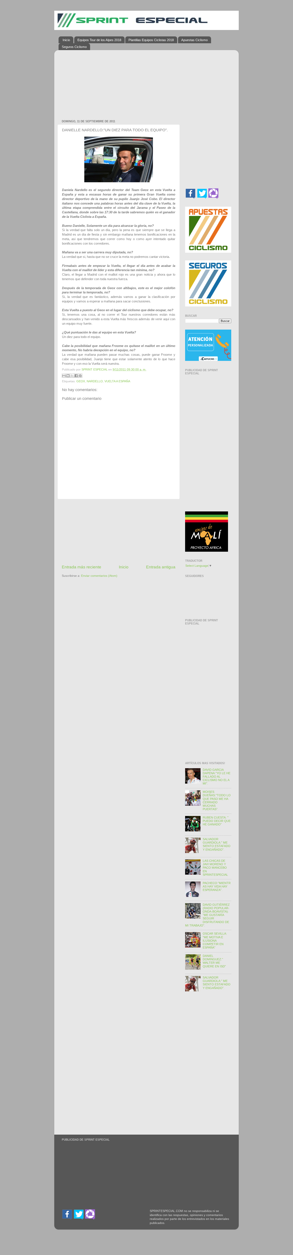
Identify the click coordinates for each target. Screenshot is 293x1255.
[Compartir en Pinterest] (80, 376)
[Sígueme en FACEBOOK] (190, 198)
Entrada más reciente (81, 567)
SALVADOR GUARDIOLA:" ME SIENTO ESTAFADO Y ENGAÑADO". (216, 844)
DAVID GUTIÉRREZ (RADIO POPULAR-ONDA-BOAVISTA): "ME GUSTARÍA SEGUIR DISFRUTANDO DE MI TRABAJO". (207, 915)
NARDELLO (95, 381)
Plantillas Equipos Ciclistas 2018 (151, 40)
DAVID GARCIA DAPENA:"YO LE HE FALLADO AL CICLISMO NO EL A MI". (216, 776)
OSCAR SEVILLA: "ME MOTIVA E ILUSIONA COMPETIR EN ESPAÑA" (215, 940)
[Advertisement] (118, 83)
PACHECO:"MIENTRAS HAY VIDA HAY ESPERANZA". (217, 886)
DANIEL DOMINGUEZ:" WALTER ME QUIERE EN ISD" (214, 961)
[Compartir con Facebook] (76, 376)
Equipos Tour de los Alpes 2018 (99, 40)
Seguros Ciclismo (74, 47)
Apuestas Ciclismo (194, 40)
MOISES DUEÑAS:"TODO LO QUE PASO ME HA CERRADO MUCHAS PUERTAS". (217, 800)
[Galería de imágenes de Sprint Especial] (213, 198)
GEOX (80, 381)
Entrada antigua (160, 567)
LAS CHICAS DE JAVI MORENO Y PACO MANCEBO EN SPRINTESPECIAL (215, 867)
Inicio (66, 40)
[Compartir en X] (72, 376)
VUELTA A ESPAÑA (117, 381)
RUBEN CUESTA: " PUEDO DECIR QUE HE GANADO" (217, 821)
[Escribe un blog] (68, 376)
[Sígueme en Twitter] (202, 198)
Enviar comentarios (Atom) (99, 575)
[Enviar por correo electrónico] (64, 376)
